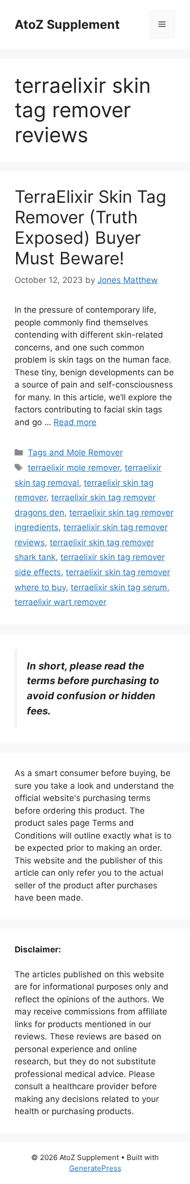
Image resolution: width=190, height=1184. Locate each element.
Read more (75, 422)
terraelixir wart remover (60, 602)
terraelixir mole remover (74, 468)
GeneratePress (95, 1168)
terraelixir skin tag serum (119, 587)
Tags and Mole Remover (75, 452)
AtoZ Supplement (67, 24)
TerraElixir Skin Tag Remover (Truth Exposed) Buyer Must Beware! (90, 227)
